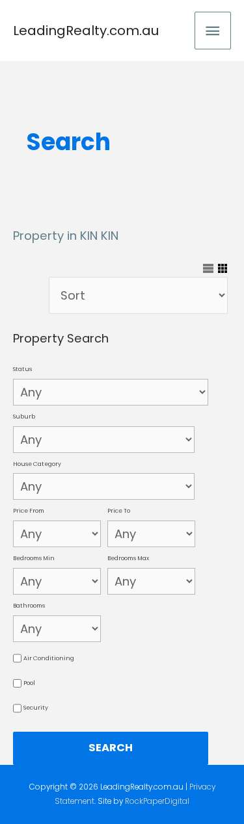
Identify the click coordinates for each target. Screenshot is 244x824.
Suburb (24, 416)
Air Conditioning (48, 658)
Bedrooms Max (128, 558)
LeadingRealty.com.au (86, 30)
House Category (37, 464)
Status (22, 369)
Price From (28, 511)
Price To (118, 511)
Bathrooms (29, 606)
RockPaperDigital (157, 801)
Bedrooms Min (34, 558)
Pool (29, 683)
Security (35, 708)
